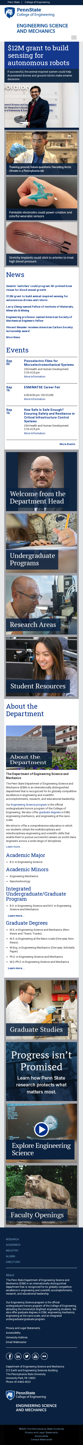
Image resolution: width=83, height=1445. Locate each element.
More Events (67, 444)
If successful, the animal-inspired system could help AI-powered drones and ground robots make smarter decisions (39, 75)
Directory (13, 1262)
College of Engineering (37, 2)
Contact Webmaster (41, 1439)
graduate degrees (50, 812)
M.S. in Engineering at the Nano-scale (32, 938)
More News (13, 337)
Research (12, 1239)
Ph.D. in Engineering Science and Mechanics (36, 956)
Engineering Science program (29, 804)
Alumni (10, 1256)
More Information (34, 376)
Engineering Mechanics (24, 876)
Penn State (14, 2)
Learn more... (14, 846)
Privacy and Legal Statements (23, 1328)
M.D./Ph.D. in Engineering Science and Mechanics (39, 961)
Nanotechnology (20, 881)
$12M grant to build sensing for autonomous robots (38, 55)
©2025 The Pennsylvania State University (41, 1429)
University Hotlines (17, 1337)
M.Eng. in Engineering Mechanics (30, 947)
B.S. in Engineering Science (26, 862)
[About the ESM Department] (41, 747)
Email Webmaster (16, 1342)
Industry (12, 1250)
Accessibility (13, 1332)
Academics (13, 1244)
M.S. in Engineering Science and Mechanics (36, 929)
